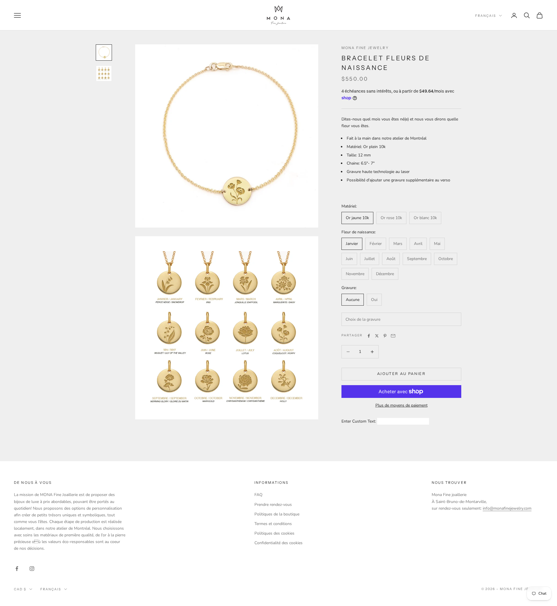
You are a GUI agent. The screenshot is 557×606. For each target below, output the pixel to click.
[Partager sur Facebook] (368, 335)
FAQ (258, 494)
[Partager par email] (393, 335)
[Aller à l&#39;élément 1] (104, 52)
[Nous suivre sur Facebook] (17, 568)
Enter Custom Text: (358, 421)
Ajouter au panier (401, 373)
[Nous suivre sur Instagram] (32, 568)
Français (485, 16)
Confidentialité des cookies (278, 543)
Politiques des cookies (274, 533)
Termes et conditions (273, 523)
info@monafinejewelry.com (507, 508)
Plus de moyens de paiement (401, 405)
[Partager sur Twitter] (377, 335)
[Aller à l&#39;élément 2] (104, 73)
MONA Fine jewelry (365, 48)
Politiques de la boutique (276, 514)
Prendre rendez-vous (273, 504)
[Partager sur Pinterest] (385, 335)
